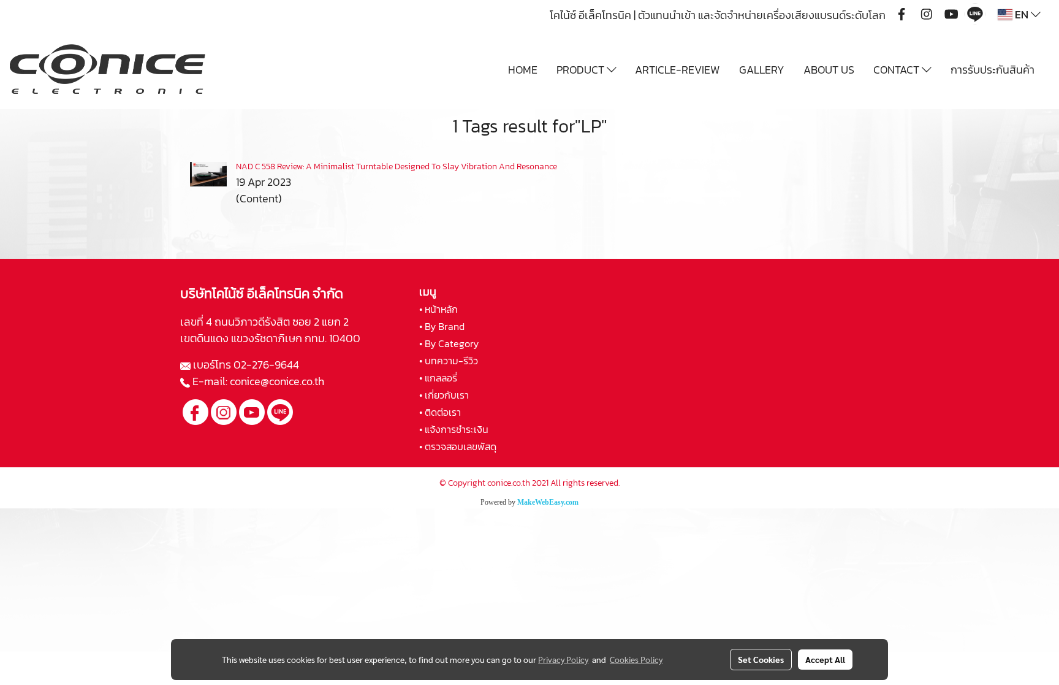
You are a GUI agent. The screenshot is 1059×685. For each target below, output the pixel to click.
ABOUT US (828, 69)
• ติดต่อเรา (440, 412)
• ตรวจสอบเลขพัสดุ (457, 446)
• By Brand (442, 326)
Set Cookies (761, 659)
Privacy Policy (563, 659)
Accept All (825, 659)
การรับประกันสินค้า (992, 69)
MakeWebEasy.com (548, 502)
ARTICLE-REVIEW (677, 69)
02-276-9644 (266, 364)
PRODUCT (581, 69)
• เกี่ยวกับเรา (444, 395)
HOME (522, 69)
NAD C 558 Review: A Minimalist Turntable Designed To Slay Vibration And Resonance (396, 166)
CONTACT (897, 69)
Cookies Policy (636, 659)
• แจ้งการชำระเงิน (453, 429)
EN (1021, 14)
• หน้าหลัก (438, 309)
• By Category (449, 343)
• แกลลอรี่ (438, 377)
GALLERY (761, 69)
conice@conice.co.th (278, 381)
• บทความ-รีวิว (448, 360)
